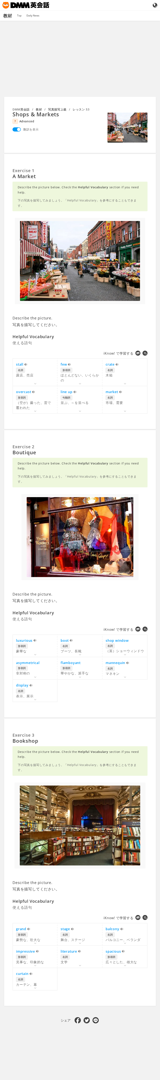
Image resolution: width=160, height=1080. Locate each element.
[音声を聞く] (26, 364)
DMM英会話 (21, 109)
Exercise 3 (23, 735)
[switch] (16, 129)
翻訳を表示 (31, 129)
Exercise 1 (23, 170)
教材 (39, 109)
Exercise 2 (23, 446)
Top (19, 15)
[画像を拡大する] (128, 128)
